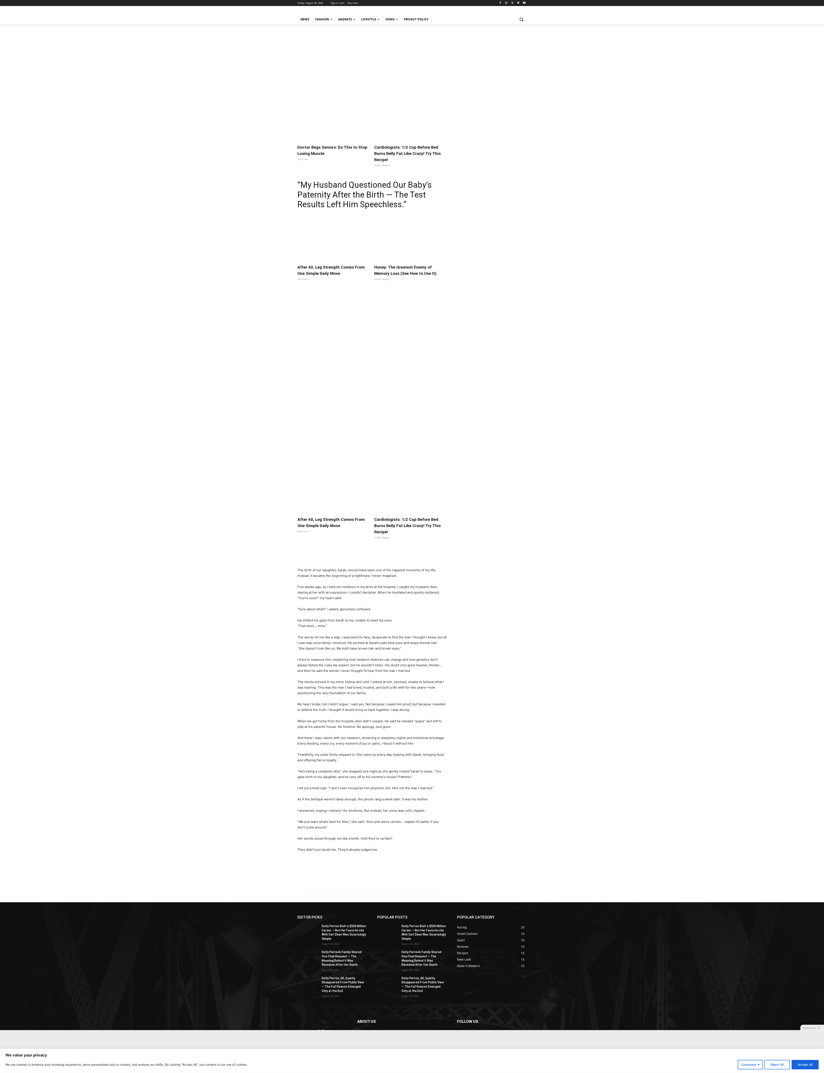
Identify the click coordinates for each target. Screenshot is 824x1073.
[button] (521, 19)
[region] (412, 1061)
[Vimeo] (518, 3)
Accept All (805, 1064)
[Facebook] (500, 3)
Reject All (777, 1064)
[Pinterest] (346, 556)
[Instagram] (506, 3)
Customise (748, 1064)
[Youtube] (524, 3)
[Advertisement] (412, 57)
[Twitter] (512, 3)
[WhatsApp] (356, 556)
